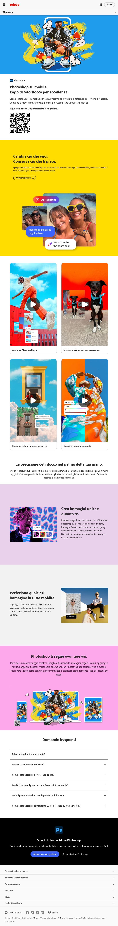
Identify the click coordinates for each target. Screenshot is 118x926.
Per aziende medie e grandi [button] (16, 877)
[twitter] (37, 912)
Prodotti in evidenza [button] (13, 903)
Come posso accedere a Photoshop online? (33, 774)
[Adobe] (14, 4)
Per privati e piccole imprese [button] (16, 871)
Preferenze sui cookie (65, 918)
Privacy (36, 918)
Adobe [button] (7, 897)
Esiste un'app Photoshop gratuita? (28, 754)
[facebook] (27, 912)
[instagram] (32, 912)
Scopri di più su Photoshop (75, 854)
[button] (100, 4)
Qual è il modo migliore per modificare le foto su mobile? (40, 785)
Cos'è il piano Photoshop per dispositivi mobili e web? (38, 795)
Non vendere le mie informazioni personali (90, 918)
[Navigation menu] (4, 4)
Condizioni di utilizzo (48, 918)
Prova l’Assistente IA (25, 178)
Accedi (109, 4)
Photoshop (8, 12)
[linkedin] (42, 912)
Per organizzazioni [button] (12, 884)
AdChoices (10, 921)
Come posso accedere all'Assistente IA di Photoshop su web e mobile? (46, 805)
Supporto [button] (9, 890)
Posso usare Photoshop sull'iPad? (28, 764)
